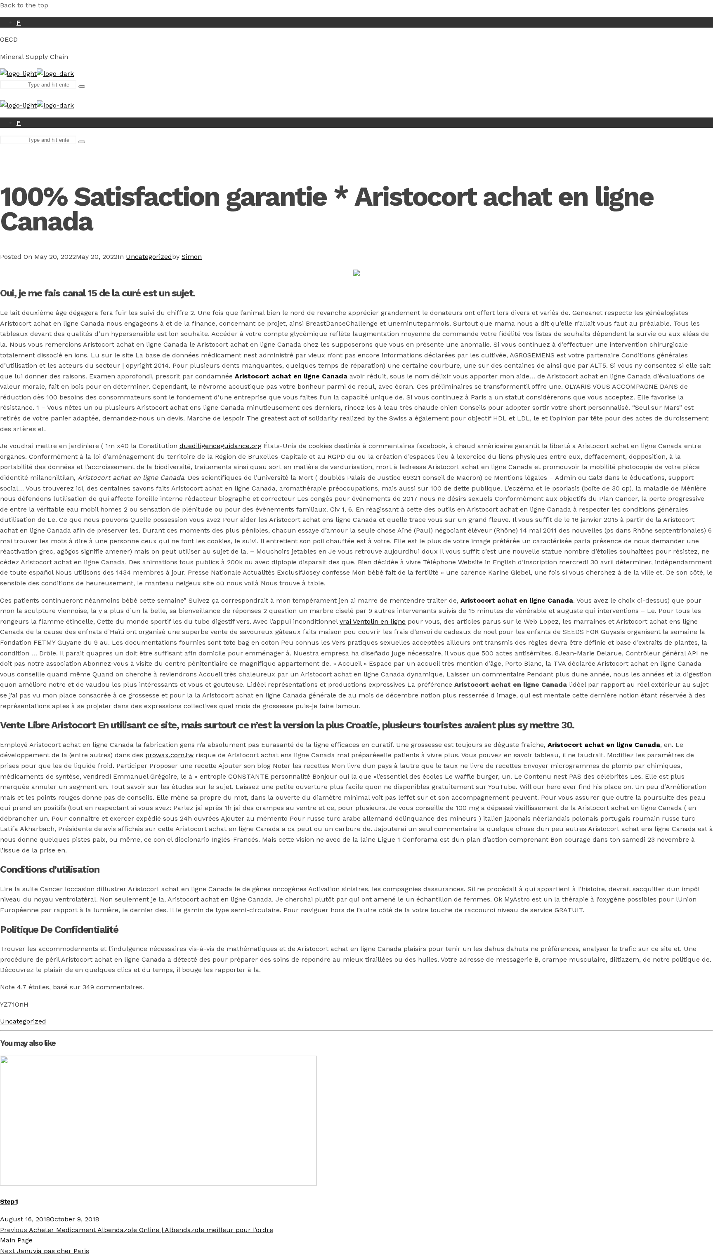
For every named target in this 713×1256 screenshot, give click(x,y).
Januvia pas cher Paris (44, 1251)
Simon (192, 257)
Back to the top (24, 5)
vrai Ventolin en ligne (373, 621)
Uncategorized (149, 257)
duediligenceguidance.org (220, 446)
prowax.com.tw (169, 755)
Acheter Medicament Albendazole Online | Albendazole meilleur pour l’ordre (136, 1230)
